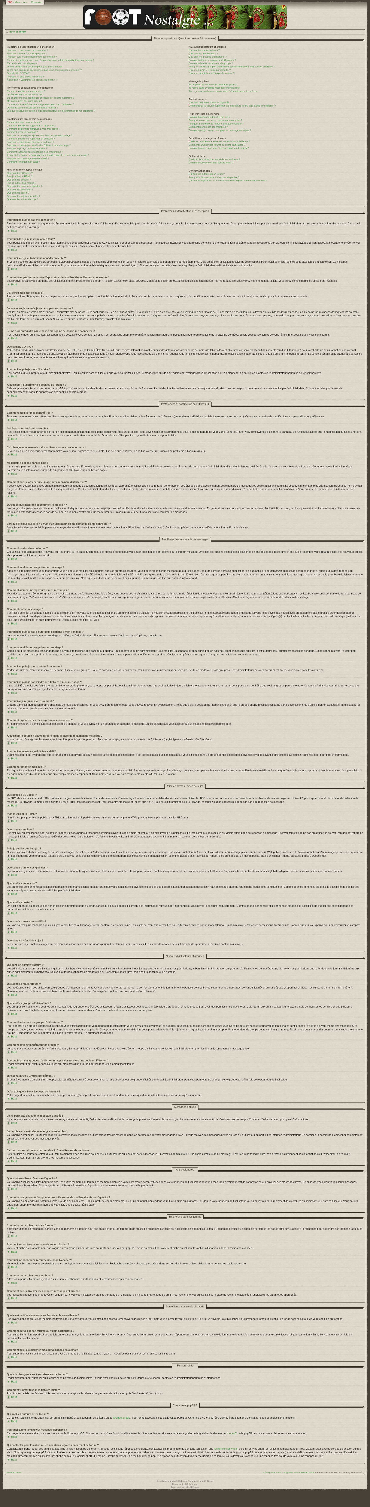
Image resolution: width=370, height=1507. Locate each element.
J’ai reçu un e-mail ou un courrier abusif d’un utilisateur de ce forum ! (224, 91)
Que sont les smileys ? (19, 179)
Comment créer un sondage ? (22, 132)
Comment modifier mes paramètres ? (26, 91)
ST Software (191, 1484)
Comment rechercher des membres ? (208, 127)
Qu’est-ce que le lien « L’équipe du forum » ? (211, 73)
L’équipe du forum (272, 1472)
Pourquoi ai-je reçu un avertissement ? (27, 148)
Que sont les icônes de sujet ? (22, 199)
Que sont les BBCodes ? (20, 173)
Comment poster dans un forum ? (24, 122)
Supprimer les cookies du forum (298, 1472)
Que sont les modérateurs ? (203, 53)
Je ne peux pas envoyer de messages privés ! (213, 84)
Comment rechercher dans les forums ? (209, 117)
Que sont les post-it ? (18, 192)
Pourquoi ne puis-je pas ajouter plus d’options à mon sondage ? (39, 135)
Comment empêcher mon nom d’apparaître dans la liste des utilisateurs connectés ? (50, 60)
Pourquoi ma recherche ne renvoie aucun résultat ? (215, 120)
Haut (14, 230)
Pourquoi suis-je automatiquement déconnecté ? (32, 56)
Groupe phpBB (121, 1417)
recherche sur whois (225, 1448)
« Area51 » (233, 1433)
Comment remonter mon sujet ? (23, 161)
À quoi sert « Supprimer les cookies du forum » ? (32, 80)
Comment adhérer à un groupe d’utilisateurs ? (212, 60)
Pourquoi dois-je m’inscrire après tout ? (27, 53)
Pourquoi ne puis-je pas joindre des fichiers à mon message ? (39, 145)
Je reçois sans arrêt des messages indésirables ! (214, 87)
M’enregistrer (21, 2)
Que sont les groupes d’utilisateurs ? (208, 56)
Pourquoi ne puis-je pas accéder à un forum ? (30, 142)
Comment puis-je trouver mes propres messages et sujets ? (220, 130)
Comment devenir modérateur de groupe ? (211, 63)
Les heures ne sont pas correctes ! (25, 94)
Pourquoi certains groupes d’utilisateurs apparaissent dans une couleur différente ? (232, 66)
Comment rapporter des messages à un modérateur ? (35, 152)
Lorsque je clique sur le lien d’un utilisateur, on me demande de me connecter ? (51, 111)
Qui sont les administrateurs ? (204, 50)
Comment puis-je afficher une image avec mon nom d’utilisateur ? (40, 104)
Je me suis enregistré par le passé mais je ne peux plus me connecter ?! (44, 70)
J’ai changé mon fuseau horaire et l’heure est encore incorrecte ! (40, 97)
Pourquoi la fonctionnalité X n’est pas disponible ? (214, 177)
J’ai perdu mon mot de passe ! (22, 63)
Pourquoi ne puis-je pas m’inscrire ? (25, 76)
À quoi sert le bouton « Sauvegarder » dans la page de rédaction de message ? (48, 155)
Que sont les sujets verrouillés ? (23, 196)
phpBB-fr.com (192, 1487)
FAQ (9, 2)
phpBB (175, 1481)
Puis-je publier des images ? (21, 183)
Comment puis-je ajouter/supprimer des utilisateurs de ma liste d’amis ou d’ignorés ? (232, 105)
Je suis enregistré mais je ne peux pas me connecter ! (35, 66)
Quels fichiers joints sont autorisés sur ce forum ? (214, 159)
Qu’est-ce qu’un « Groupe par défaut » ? (210, 70)
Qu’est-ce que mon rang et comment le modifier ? (32, 107)
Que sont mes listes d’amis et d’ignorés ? (210, 102)
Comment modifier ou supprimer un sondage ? (31, 138)
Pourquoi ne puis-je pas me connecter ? (27, 50)
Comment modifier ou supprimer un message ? (31, 125)
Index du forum (17, 31)
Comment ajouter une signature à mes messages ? (33, 128)
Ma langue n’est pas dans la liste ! (24, 101)
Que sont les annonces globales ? (24, 186)
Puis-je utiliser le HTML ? (20, 176)
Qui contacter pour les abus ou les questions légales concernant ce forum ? (228, 180)
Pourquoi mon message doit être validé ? (28, 158)
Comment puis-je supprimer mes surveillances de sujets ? (219, 148)
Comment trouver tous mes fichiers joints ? (211, 162)
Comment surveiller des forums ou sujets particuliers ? (217, 145)
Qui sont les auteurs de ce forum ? (207, 174)
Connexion (36, 2)
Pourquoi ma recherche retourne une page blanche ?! (216, 123)
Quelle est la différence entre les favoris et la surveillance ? (219, 141)
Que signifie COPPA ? (18, 73)
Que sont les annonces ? (20, 189)
